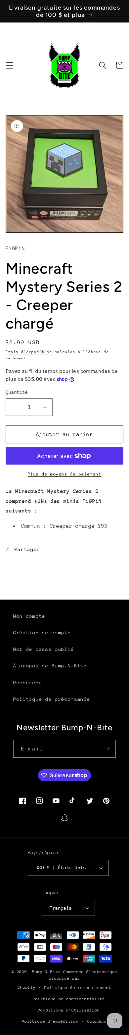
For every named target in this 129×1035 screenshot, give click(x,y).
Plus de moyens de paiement (65, 474)
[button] (9, 65)
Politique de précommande (51, 699)
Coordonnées (101, 1021)
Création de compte (42, 632)
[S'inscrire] (107, 749)
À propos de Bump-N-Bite (50, 665)
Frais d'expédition (29, 352)
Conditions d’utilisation (69, 1010)
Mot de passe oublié (43, 649)
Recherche (27, 682)
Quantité (17, 392)
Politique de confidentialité (69, 999)
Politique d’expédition (50, 1021)
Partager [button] (27, 549)
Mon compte (29, 616)
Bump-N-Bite (46, 971)
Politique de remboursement (77, 987)
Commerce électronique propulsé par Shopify (67, 979)
